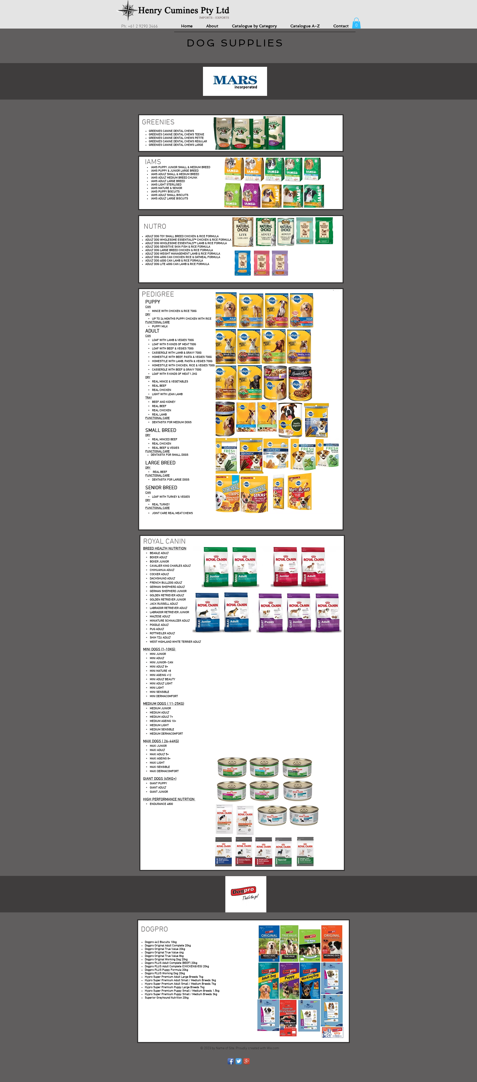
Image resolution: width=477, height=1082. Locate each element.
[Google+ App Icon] (246, 1061)
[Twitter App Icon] (239, 1061)
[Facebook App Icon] (231, 1061)
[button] (356, 23)
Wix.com (273, 1048)
